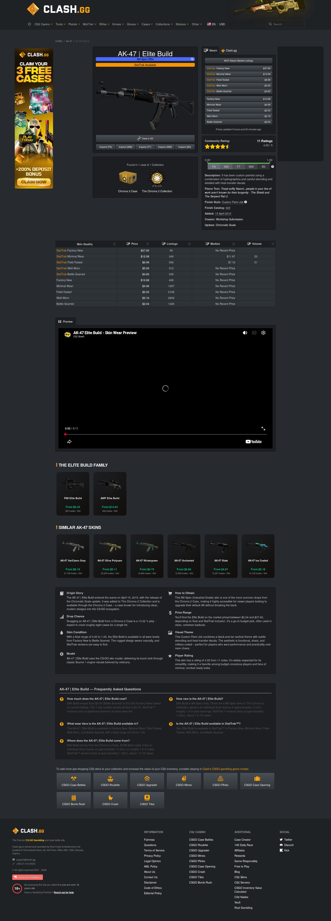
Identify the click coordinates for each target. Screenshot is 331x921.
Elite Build (157, 53)
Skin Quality (85, 244)
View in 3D (147, 138)
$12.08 (145, 256)
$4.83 (145, 274)
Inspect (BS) (185, 146)
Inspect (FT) (145, 146)
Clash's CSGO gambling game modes (225, 769)
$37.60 (145, 250)
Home (58, 41)
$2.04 (145, 304)
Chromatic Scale (226, 225)
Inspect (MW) (125, 146)
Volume (256, 244)
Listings (172, 244)
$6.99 (145, 262)
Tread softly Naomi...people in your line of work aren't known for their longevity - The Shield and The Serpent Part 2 (238, 192)
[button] (211, 24)
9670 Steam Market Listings (238, 60)
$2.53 (145, 292)
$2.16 (145, 298)
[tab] (210, 50)
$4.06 (145, 286)
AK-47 (69, 41)
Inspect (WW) (165, 146)
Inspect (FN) (105, 146)
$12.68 (145, 280)
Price (134, 244)
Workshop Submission (229, 219)
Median (215, 244)
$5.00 (145, 268)
